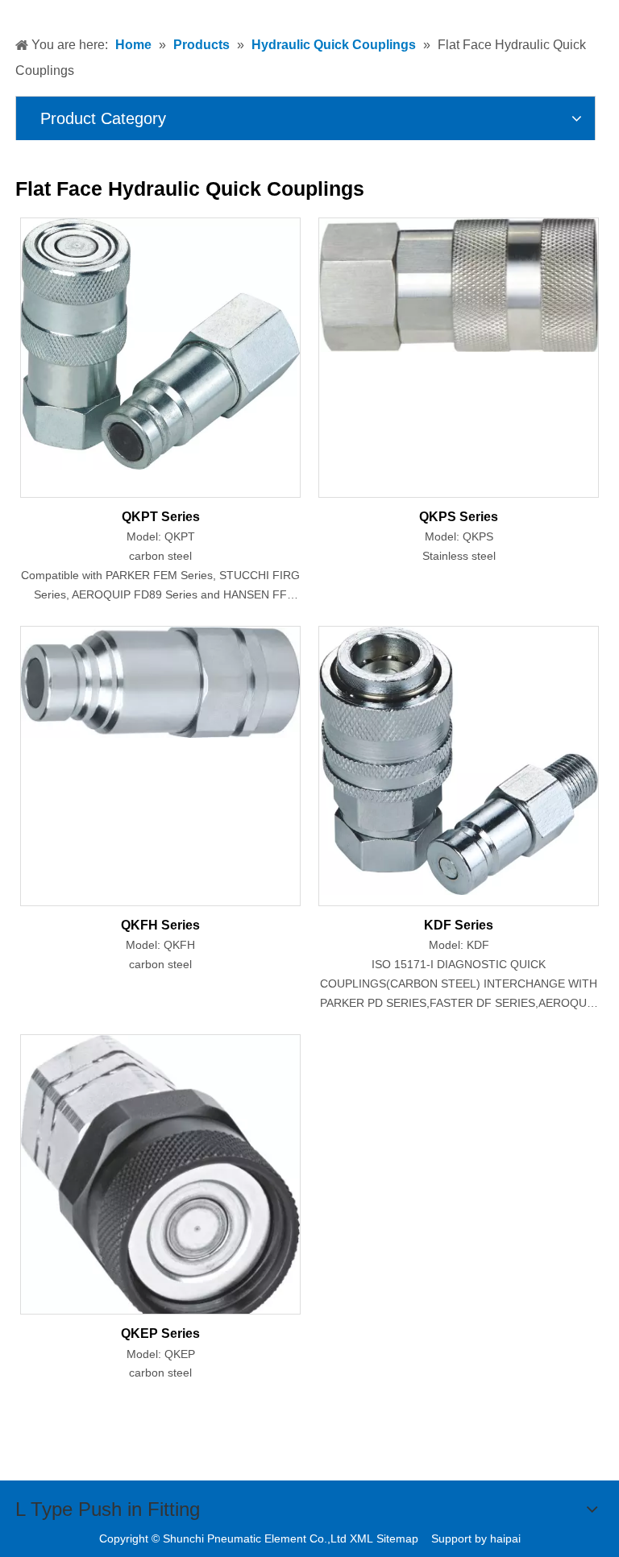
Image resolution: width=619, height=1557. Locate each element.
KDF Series (458, 925)
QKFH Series (160, 925)
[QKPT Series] (160, 343)
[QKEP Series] (160, 1182)
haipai (505, 1538)
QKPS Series (458, 517)
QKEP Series (160, 1333)
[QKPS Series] (458, 284)
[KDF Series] (458, 760)
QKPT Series (161, 517)
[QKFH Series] (160, 681)
